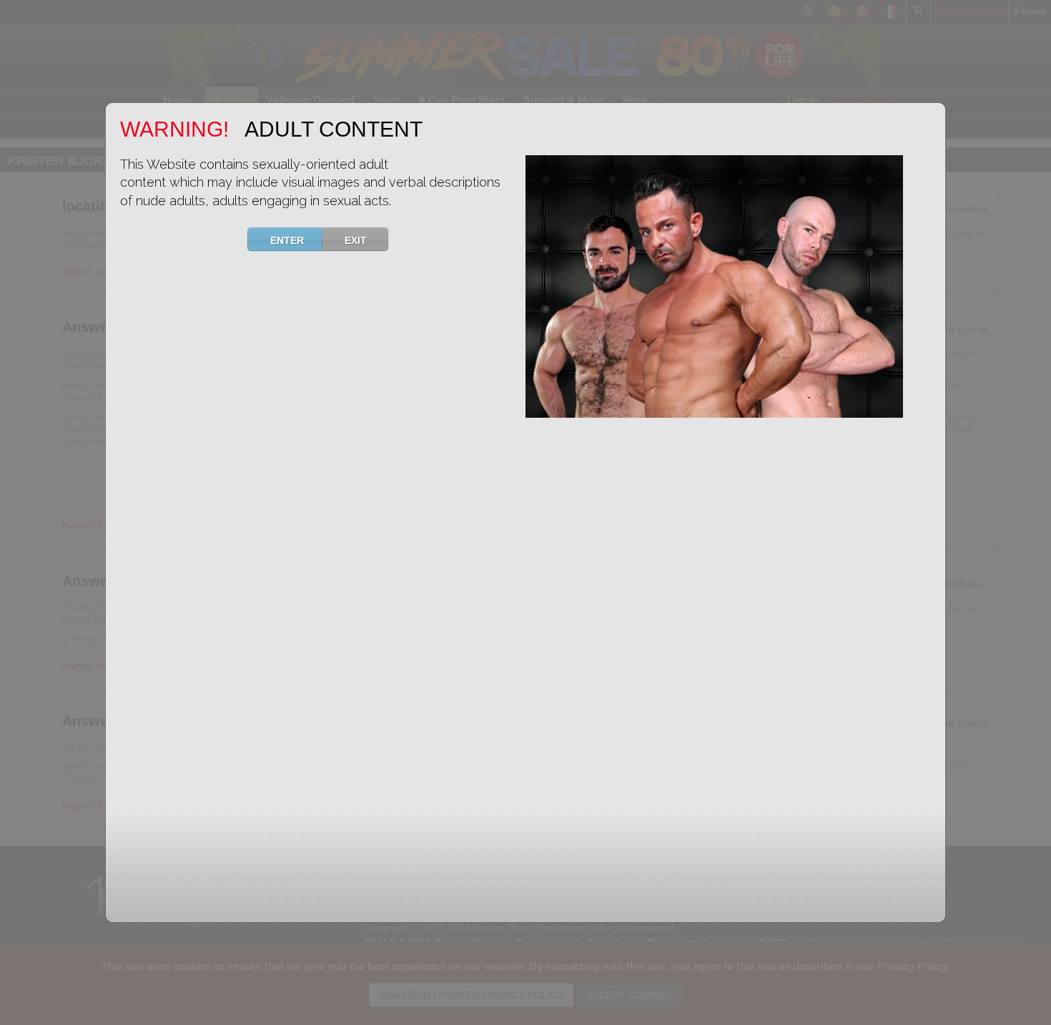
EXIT (356, 240)
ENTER (287, 240)
